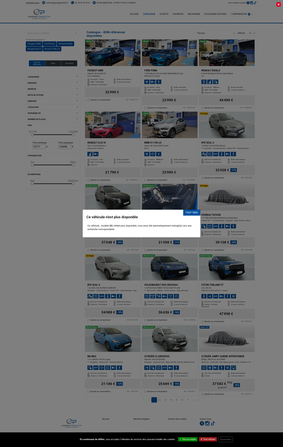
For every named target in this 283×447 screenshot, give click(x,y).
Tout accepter (188, 439)
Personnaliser (225, 439)
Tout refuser (209, 439)
